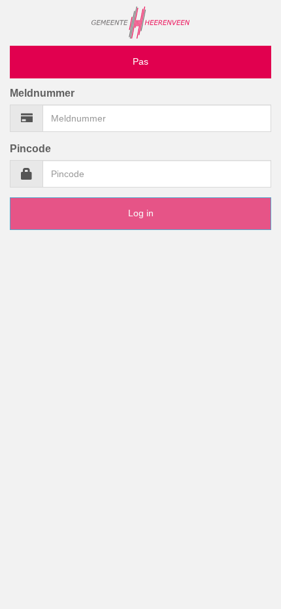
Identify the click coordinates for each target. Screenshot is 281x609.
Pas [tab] (140, 61)
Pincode (30, 148)
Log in (141, 213)
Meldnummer (42, 93)
